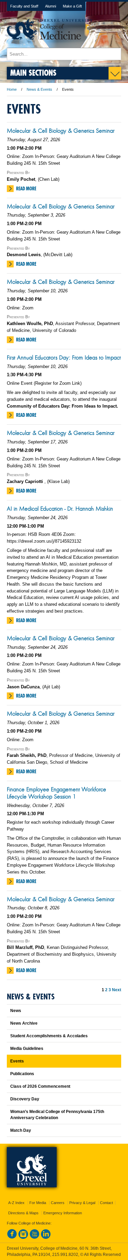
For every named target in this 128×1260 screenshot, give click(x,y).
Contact (106, 1203)
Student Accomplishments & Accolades (49, 1036)
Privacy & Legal (82, 1203)
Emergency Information (62, 1213)
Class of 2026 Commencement (40, 1086)
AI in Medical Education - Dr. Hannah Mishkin (60, 508)
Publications (22, 1073)
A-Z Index (16, 1203)
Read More (26, 189)
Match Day (20, 1130)
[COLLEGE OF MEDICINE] (50, 44)
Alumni (50, 6)
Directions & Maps (23, 1213)
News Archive (24, 1023)
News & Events (39, 89)
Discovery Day (24, 1099)
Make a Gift (72, 6)
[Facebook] (12, 1237)
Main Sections (33, 72)
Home (12, 89)
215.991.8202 (65, 1254)
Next (116, 989)
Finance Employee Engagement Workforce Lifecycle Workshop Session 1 (56, 793)
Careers (58, 1203)
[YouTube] (34, 1237)
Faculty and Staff (24, 6)
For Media (37, 1203)
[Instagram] (23, 1237)
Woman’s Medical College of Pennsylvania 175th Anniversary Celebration (57, 1114)
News (15, 1010)
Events (17, 1061)
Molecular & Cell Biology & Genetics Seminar (61, 130)
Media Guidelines (26, 1048)
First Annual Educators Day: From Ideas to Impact (64, 357)
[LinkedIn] (46, 1237)
